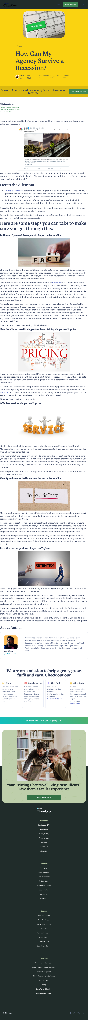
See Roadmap (43, 920)
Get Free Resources (43, 993)
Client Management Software (44, 976)
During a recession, (14, 190)
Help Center (43, 829)
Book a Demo (70, 4)
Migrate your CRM (44, 825)
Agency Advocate (43, 933)
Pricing (43, 985)
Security (44, 842)
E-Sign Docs (43, 881)
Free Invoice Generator (43, 963)
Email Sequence (44, 877)
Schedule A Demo (44, 946)
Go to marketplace (54, 699)
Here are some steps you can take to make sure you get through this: (9, 109)
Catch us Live (44, 942)
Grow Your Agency (44, 972)
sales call (4, 392)
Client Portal (43, 890)
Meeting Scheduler (44, 885)
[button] (83, 4)
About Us (43, 851)
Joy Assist (43, 868)
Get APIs (43, 928)
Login (57, 4)
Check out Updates (44, 924)
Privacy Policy (43, 834)
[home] (9, 4)
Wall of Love (43, 980)
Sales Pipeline (43, 872)
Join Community (44, 915)
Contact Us (44, 847)
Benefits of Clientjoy (43, 989)
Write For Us (43, 937)
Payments (43, 898)
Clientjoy (56, 282)
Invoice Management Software (43, 967)
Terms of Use (44, 838)
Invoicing (43, 894)
